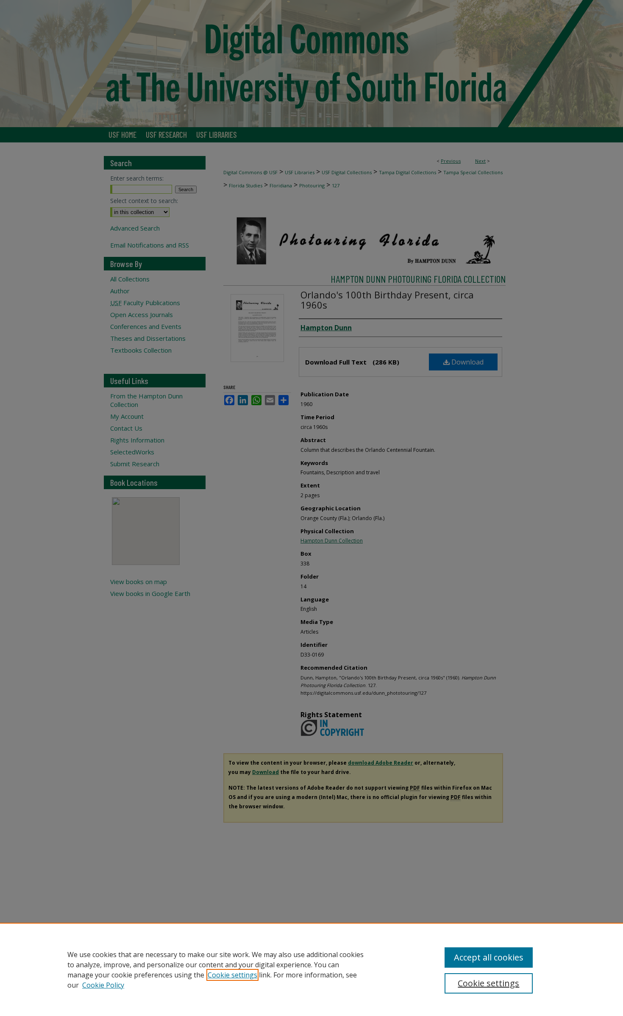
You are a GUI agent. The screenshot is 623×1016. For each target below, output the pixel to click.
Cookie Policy (103, 985)
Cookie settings (232, 975)
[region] (311, 969)
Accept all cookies (488, 957)
